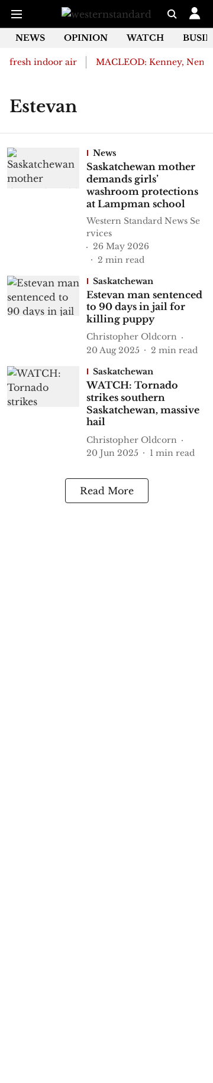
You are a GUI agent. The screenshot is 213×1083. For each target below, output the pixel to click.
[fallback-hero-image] (46, 207)
